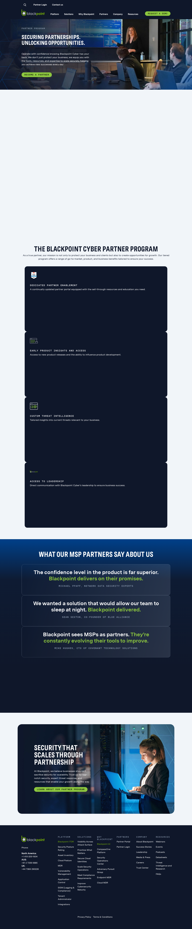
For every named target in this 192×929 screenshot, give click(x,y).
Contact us (57, 5)
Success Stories (144, 847)
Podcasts (160, 852)
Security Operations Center (102, 860)
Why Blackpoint (86, 14)
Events (159, 847)
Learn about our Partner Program (61, 789)
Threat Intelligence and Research (164, 865)
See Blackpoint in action (29, 702)
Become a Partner (36, 74)
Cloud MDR (102, 882)
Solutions (68, 14)
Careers (140, 862)
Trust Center (142, 868)
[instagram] (44, 875)
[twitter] (33, 875)
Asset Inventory (65, 855)
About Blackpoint (144, 841)
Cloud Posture (65, 860)
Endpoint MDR (104, 877)
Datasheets (161, 857)
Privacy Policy (84, 917)
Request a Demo (158, 14)
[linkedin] (23, 875)
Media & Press (143, 857)
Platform (54, 14)
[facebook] (28, 875)
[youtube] (39, 875)
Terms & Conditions (102, 917)
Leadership (141, 852)
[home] (33, 12)
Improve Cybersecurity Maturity (84, 886)
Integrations (64, 904)
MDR (60, 865)
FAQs (158, 874)
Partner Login (40, 5)
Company (118, 14)
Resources (133, 14)
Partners (103, 14)
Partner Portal (123, 841)
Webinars (160, 841)
